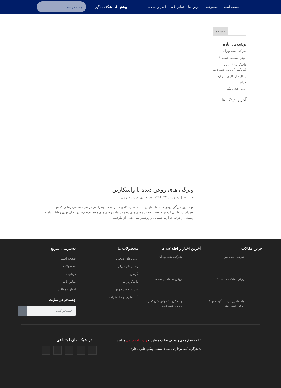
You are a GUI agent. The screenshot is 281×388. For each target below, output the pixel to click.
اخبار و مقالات (67, 289)
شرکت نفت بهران (234, 51)
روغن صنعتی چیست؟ (232, 57)
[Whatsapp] (46, 350)
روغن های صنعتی (127, 258)
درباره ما (70, 274)
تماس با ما (69, 281)
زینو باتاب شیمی (136, 340)
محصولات (69, 266)
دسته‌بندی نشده (142, 197)
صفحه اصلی (68, 258)
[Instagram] (92, 350)
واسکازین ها (130, 281)
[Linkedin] (57, 350)
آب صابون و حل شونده (123, 297)
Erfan (190, 197)
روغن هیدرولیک (236, 88)
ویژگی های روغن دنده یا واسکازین (153, 190)
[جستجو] (42, 6)
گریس (134, 274)
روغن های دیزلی (127, 266)
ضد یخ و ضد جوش (126, 289)
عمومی (126, 197)
